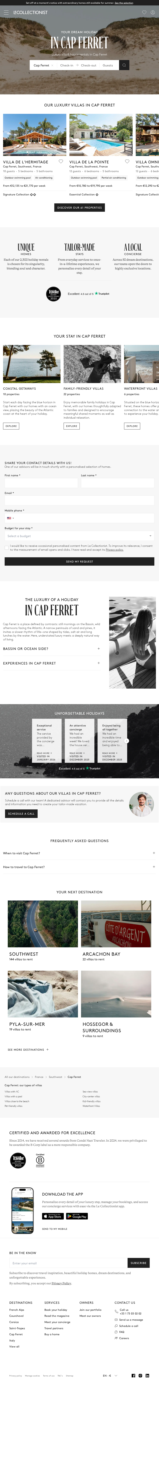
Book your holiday (55, 1310)
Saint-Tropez (17, 1328)
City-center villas (91, 1097)
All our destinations (17, 1077)
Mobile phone (14, 510)
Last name (89, 475)
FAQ (121, 1332)
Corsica (14, 1322)
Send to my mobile (54, 1228)
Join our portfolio (90, 1310)
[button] (27, 152)
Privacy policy (15, 1375)
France (39, 1077)
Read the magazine (56, 1316)
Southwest (55, 1077)
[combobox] (79, 536)
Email (9, 493)
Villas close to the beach (17, 1101)
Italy (12, 1340)
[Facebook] (133, 1375)
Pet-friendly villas (13, 1106)
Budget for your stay (19, 528)
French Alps (16, 1310)
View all (14, 1346)
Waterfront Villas (91, 1106)
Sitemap (69, 1375)
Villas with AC (12, 1092)
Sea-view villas (90, 1092)
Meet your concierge (57, 1322)
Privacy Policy (61, 1283)
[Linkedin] (147, 1375)
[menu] (144, 12)
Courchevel (16, 1316)
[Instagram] (140, 1375)
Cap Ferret (16, 1334)
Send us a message (131, 1319)
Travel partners (53, 1328)
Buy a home (52, 1334)
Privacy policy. (115, 550)
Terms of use (48, 1375)
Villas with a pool (13, 1097)
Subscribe (139, 1263)
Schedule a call (21, 813)
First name (12, 475)
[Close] (7, 12)
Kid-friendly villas (91, 1101)
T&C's (60, 1375)
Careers (124, 1338)
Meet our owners (90, 1316)
